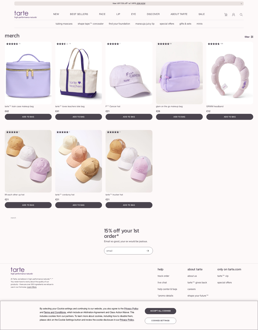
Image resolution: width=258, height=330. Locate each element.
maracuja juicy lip (144, 24)
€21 (108, 111)
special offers (167, 24)
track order (163, 276)
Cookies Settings (160, 321)
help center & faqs (167, 289)
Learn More (32, 287)
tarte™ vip (222, 276)
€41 (57, 111)
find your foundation (119, 24)
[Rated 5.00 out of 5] (113, 44)
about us (192, 276)
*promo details (165, 296)
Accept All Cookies (160, 311)
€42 (7, 111)
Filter (247, 37)
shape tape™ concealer (90, 24)
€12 (208, 111)
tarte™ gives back (197, 283)
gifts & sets (185, 24)
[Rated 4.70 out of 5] (12, 44)
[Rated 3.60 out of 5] (63, 44)
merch (13, 218)
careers (192, 289)
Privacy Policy (131, 309)
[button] (102, 14)
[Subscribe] (147, 251)
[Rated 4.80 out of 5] (214, 44)
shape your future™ (198, 296)
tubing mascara (64, 24)
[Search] (242, 15)
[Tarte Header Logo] (25, 15)
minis (199, 24)
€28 (158, 111)
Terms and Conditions (55, 312)
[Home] (22, 271)
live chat (162, 283)
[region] (129, 315)
